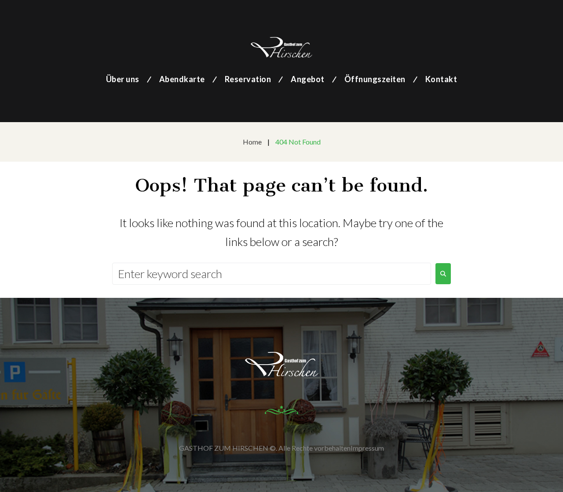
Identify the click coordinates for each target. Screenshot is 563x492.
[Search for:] (271, 274)
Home (252, 141)
